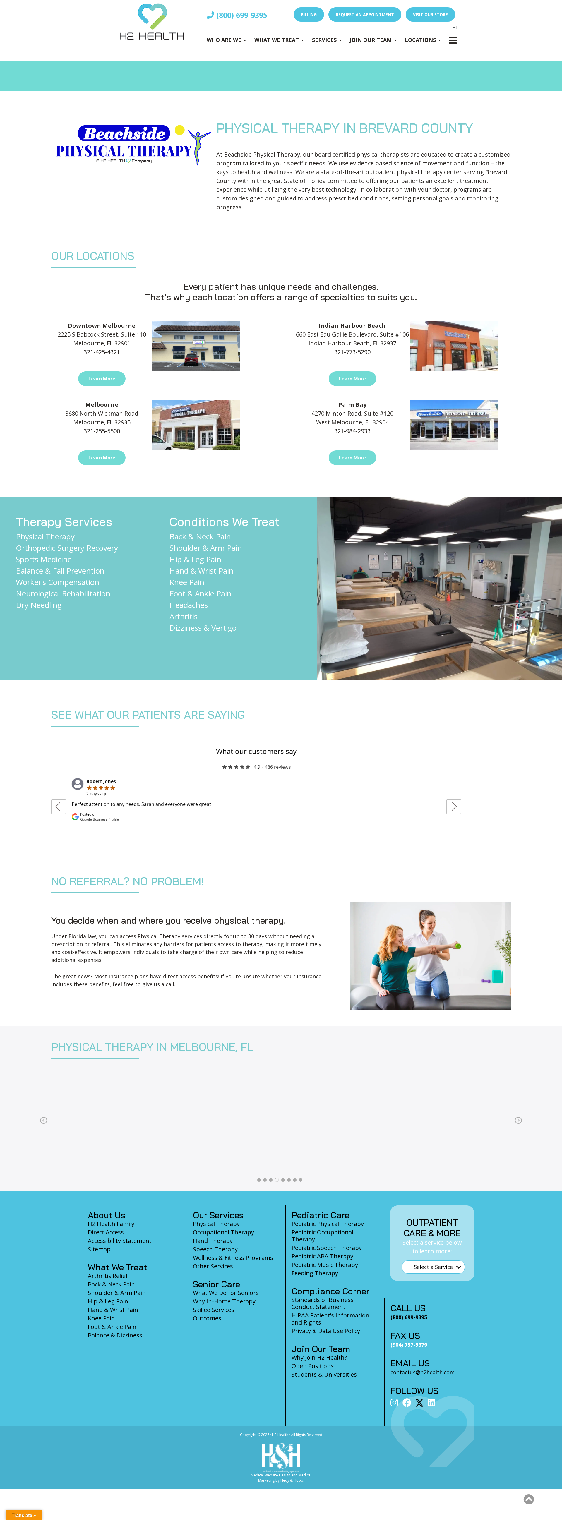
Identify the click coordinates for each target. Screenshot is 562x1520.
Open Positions (313, 1366)
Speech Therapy (215, 1249)
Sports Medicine (44, 559)
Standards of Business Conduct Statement (323, 1303)
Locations (420, 39)
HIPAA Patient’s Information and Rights (330, 1318)
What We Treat (276, 39)
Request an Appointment (365, 14)
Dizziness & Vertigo (203, 627)
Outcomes (207, 1318)
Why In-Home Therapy (224, 1301)
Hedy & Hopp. (292, 1480)
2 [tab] (265, 1180)
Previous (44, 1120)
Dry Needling (39, 605)
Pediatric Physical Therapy (328, 1224)
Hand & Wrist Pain (201, 570)
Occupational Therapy (223, 1232)
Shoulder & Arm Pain (205, 548)
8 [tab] (300, 1180)
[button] (528, 1499)
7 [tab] (295, 1180)
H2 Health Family (111, 1224)
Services (324, 39)
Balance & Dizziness (115, 1335)
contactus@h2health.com (422, 1372)
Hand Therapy (213, 1241)
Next (518, 1120)
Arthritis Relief (108, 1276)
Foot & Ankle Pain (200, 593)
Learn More (101, 378)
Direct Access (106, 1232)
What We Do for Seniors (226, 1293)
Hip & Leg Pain (195, 559)
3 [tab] (271, 1180)
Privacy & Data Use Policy (326, 1331)
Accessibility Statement (120, 1241)
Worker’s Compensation (57, 582)
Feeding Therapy (315, 1273)
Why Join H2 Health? (319, 1357)
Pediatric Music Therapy (325, 1265)
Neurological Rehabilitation (63, 593)
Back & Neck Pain (200, 536)
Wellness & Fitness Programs (233, 1258)
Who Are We (224, 39)
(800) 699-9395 (240, 15)
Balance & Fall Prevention (60, 570)
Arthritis (183, 616)
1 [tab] (259, 1180)
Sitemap (99, 1249)
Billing (309, 14)
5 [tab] (283, 1180)
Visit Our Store (430, 14)
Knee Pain (186, 582)
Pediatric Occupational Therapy (322, 1235)
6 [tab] (289, 1180)
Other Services (213, 1266)
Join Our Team (371, 39)
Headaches (188, 605)
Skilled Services (213, 1310)
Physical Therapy (45, 536)
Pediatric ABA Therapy (322, 1256)
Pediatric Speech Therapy (327, 1248)
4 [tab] (276, 1180)
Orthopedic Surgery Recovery (67, 548)
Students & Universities (324, 1374)
